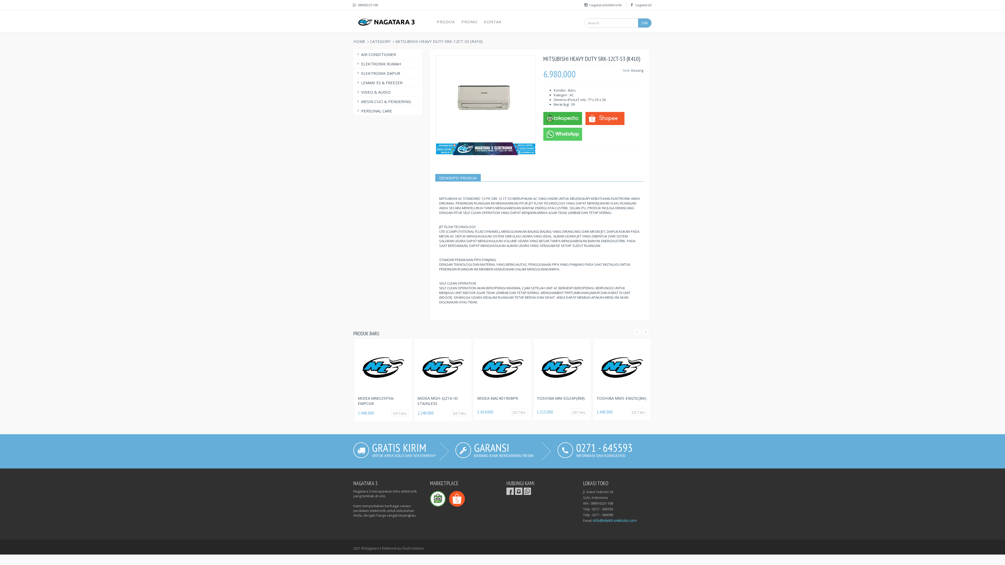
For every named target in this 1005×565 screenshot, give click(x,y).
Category (380, 41)
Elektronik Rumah (381, 63)
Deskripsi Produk (458, 177)
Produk (446, 21)
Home (359, 41)
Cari (644, 23)
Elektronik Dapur (380, 73)
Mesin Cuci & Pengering (386, 101)
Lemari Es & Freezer (382, 82)
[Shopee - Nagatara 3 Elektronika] (604, 118)
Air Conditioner (378, 54)
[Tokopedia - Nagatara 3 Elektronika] (562, 118)
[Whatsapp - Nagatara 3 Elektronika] (562, 133)
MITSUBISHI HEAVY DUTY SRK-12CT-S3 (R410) (439, 41)
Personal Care (376, 111)
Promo (469, 21)
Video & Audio (376, 92)
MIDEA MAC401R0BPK (497, 398)
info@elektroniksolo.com (615, 520)
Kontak (493, 21)
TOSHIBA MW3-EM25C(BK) (621, 398)
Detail (400, 413)
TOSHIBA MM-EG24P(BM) (561, 398)
